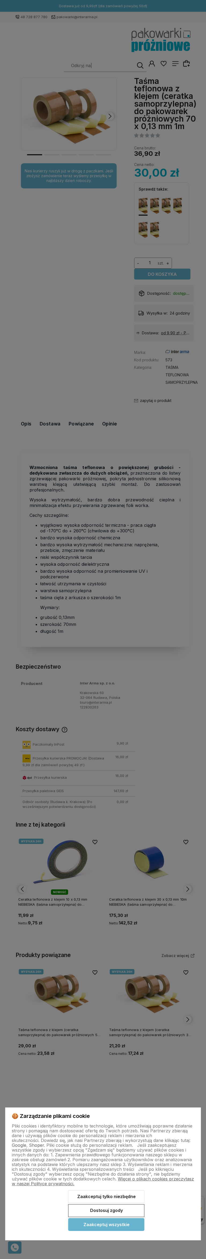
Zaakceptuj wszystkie (106, 1224)
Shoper (36, 1145)
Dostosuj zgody (106, 1210)
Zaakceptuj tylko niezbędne (106, 1196)
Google (19, 1145)
